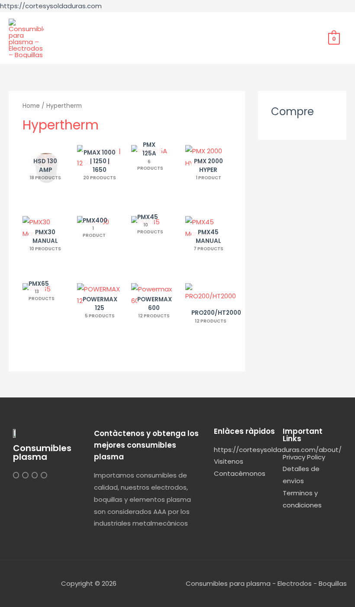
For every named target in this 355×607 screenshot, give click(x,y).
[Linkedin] (35, 475)
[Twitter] (25, 475)
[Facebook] (44, 475)
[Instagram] (16, 475)
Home (31, 106)
